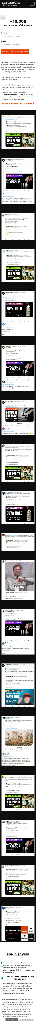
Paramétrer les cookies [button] (26, 1020)
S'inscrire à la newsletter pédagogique (15, 52)
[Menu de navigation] (32, 3)
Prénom (4, 33)
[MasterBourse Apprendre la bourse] (11, 3)
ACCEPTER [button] (11, 1020)
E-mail (4, 41)
